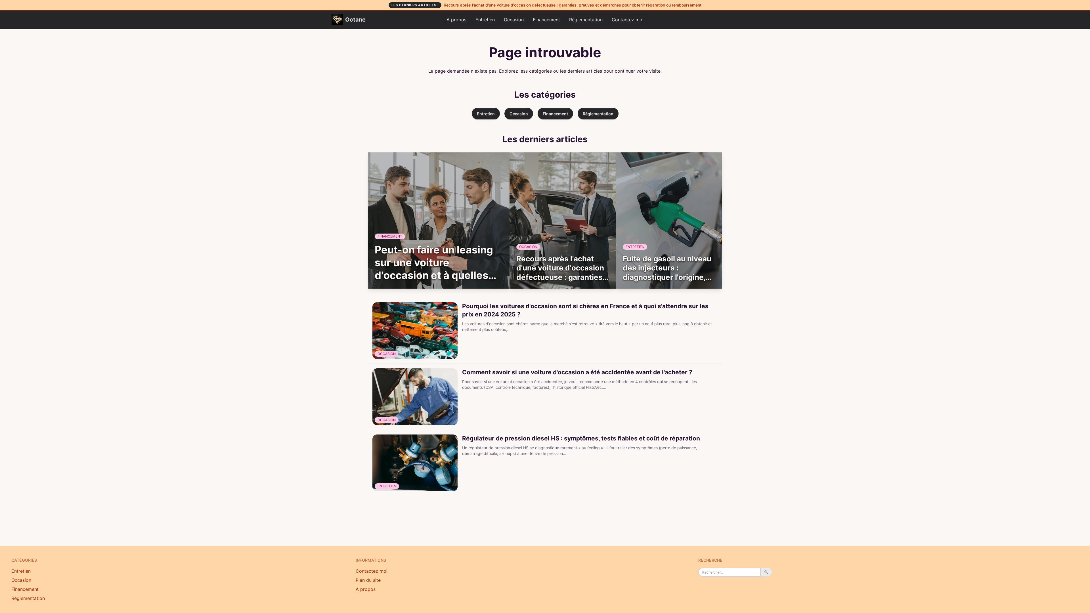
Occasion (514, 19)
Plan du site (368, 580)
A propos (456, 19)
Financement (546, 19)
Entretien (485, 19)
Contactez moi (627, 19)
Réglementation (586, 19)
